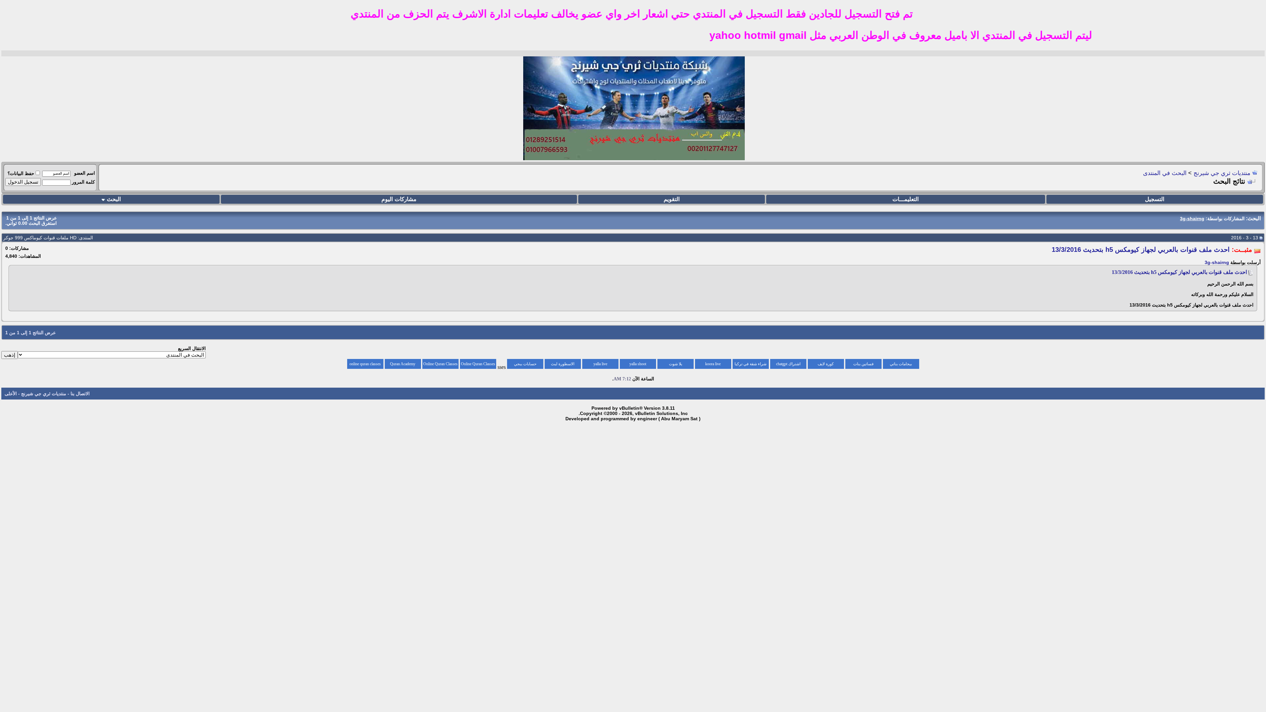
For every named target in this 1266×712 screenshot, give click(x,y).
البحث (114, 199)
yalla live (600, 364)
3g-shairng (1217, 262)
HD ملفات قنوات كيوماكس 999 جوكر (39, 237)
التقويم (672, 199)
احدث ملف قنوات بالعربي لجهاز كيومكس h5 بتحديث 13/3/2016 (1179, 272)
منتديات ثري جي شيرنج (1222, 173)
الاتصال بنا (80, 393)
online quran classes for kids (365, 365)
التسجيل (1154, 199)
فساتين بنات (863, 364)
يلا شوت (675, 364)
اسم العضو (84, 173)
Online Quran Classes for (478, 365)
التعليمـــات (905, 199)
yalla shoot (637, 364)
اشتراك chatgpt (788, 364)
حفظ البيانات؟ (21, 173)
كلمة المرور (83, 182)
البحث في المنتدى (1165, 173)
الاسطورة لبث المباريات (562, 365)
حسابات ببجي (525, 364)
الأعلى (11, 393)
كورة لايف (826, 364)
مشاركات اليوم (398, 199)
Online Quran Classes (440, 364)
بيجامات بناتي (901, 364)
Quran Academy (402, 364)
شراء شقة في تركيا (751, 364)
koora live (713, 364)
